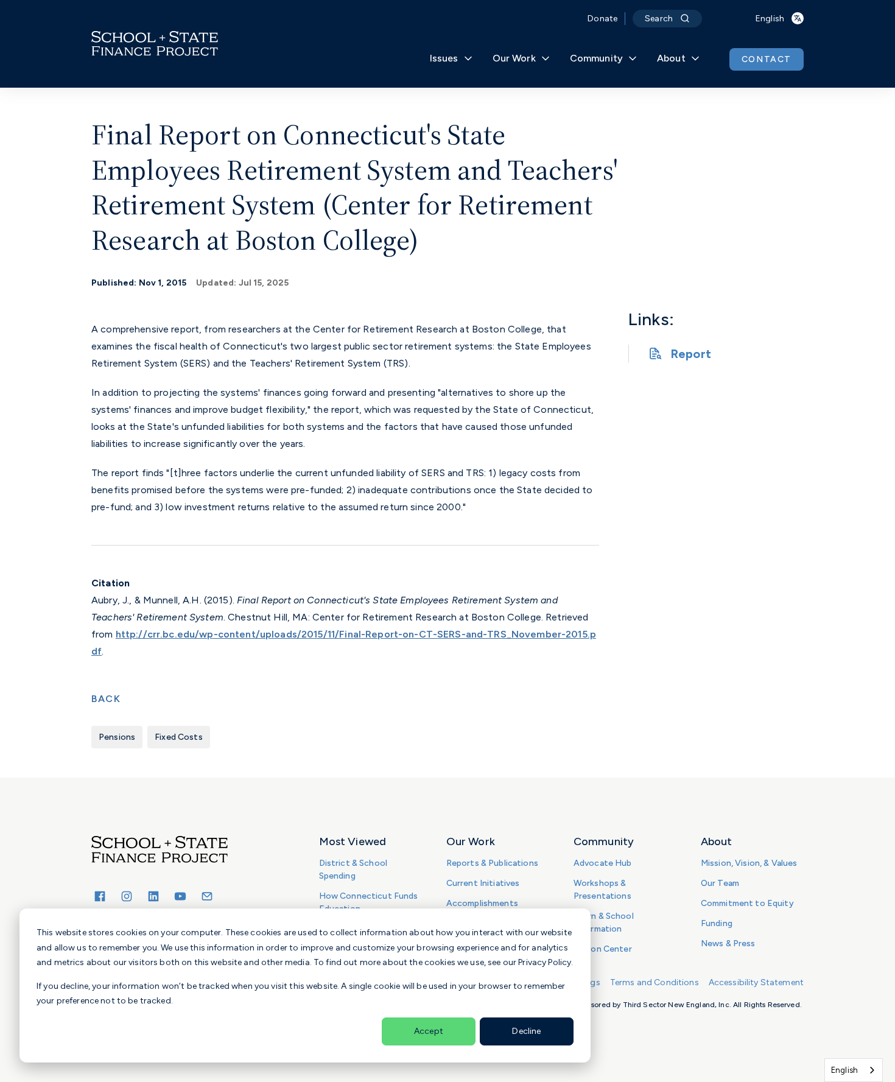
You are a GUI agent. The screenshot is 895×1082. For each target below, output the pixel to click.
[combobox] (853, 1070)
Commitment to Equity (747, 903)
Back (106, 698)
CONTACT (766, 59)
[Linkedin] (153, 896)
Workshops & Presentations (602, 889)
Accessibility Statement (756, 982)
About (671, 58)
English (844, 1070)
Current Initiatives (483, 883)
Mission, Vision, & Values (749, 863)
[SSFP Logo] (154, 44)
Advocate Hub (603, 863)
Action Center (603, 949)
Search (659, 18)
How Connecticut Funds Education (368, 902)
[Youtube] (180, 896)
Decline (526, 1031)
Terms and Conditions (654, 982)
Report (690, 353)
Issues (444, 58)
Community (596, 58)
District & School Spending (353, 869)
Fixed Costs (179, 737)
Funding (716, 923)
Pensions (117, 737)
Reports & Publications (492, 863)
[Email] (207, 896)
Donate (602, 18)
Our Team (720, 883)
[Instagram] (126, 896)
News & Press (728, 943)
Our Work (514, 58)
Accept (428, 1031)
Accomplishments (482, 903)
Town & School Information (604, 922)
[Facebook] (99, 896)
